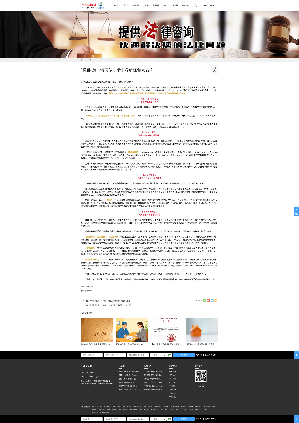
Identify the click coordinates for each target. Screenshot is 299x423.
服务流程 (172, 379)
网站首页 (172, 371)
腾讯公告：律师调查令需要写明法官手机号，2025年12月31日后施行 (154, 390)
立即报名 (184, 355)
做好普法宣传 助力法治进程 (129, 371)
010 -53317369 (208, 355)
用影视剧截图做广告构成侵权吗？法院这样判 (129, 375)
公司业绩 (172, 382)
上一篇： (107, 305)
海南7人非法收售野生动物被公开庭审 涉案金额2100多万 (129, 386)
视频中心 (172, 390)
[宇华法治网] (94, 5)
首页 (82, 60)
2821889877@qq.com (94, 377)
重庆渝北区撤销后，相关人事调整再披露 (154, 386)
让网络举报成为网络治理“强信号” (154, 371)
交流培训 (172, 386)
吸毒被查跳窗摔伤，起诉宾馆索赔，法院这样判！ (129, 382)
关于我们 (172, 375)
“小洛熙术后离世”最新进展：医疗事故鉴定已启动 (154, 379)
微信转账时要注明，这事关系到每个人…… (129, 379)
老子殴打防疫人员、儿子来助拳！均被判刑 (129, 390)
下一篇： (106, 301)
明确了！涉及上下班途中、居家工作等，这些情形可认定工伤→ (154, 382)
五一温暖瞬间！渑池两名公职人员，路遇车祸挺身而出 (154, 375)
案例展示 (90, 60)
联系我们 (172, 397)
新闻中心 (172, 393)
